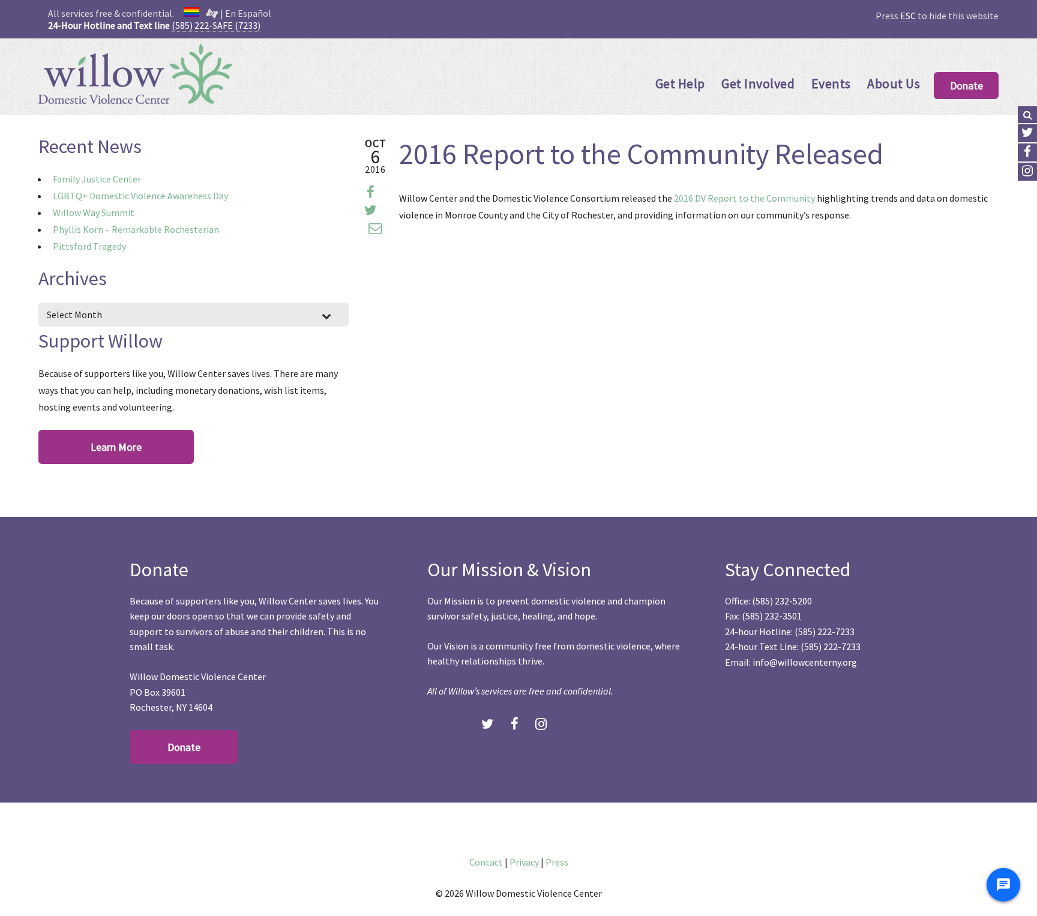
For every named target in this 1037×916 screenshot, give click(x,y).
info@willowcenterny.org (805, 662)
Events (831, 83)
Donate (966, 85)
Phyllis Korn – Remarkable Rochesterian (136, 229)
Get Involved (758, 83)
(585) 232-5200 (782, 601)
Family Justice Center (97, 179)
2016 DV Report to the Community (744, 198)
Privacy (524, 862)
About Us (893, 83)
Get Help (680, 83)
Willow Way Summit (93, 212)
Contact (486, 862)
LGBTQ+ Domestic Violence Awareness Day (140, 196)
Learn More (116, 447)
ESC (908, 16)
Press (557, 862)
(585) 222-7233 (825, 631)
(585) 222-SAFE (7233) (216, 25)
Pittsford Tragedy (89, 246)
